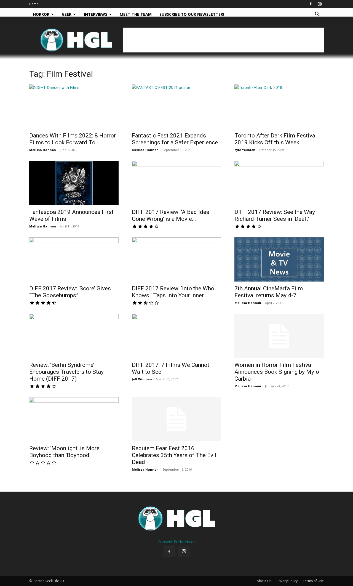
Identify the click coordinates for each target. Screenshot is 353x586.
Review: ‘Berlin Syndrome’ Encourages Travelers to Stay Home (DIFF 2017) (66, 372)
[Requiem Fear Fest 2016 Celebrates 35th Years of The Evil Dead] (176, 419)
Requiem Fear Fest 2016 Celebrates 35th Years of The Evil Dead (174, 455)
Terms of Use (313, 581)
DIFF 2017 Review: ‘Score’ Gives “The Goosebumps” (70, 292)
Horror (41, 14)
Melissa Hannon (42, 150)
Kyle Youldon (244, 150)
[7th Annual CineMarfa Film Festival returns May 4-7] (279, 259)
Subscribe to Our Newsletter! (191, 14)
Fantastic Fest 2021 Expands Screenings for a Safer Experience (175, 139)
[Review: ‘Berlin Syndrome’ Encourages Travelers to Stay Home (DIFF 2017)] (74, 336)
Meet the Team (136, 14)
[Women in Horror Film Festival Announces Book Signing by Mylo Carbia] (279, 336)
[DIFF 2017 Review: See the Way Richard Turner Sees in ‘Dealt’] (279, 183)
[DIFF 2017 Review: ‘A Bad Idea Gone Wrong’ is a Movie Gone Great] (176, 183)
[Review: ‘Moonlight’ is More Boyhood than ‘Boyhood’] (74, 419)
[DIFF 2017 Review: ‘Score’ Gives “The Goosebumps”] (74, 259)
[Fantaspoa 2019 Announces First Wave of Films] (74, 183)
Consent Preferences (176, 541)
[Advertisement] (223, 40)
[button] (317, 14)
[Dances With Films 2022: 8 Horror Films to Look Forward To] (74, 106)
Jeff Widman (142, 379)
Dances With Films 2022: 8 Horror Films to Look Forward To (72, 139)
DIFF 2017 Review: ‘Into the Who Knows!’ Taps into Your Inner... (173, 292)
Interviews (95, 14)
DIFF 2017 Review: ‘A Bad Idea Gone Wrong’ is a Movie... (170, 215)
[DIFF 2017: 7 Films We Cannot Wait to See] (176, 336)
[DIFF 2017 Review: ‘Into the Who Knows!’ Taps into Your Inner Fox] (176, 259)
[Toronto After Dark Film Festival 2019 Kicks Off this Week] (279, 106)
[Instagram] (319, 4)
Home (33, 4)
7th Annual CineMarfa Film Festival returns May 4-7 (268, 292)
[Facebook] (310, 4)
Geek (66, 14)
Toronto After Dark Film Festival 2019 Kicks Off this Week (275, 139)
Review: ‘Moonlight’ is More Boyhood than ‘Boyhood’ (64, 451)
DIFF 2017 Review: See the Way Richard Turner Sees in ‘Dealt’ (274, 215)
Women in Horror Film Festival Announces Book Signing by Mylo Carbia (276, 372)
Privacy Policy (287, 581)
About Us (264, 581)
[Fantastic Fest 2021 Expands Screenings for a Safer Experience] (176, 106)
